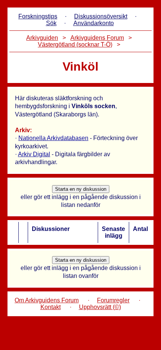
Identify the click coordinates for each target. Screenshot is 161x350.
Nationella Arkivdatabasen (53, 138)
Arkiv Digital (34, 154)
